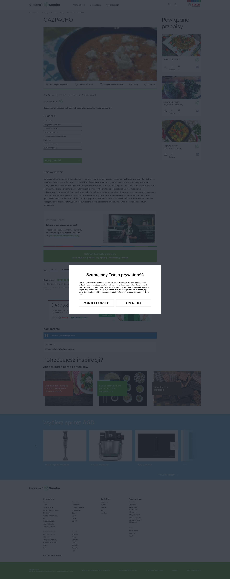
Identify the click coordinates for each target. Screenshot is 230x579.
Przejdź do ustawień (96, 303)
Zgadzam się (133, 303)
